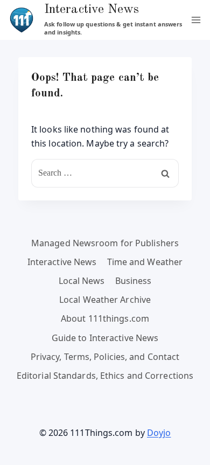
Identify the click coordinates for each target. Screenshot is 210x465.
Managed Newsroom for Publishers (105, 243)
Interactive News (62, 262)
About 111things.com (105, 318)
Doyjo (159, 433)
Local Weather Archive (105, 300)
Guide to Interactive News (105, 338)
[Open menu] (196, 19)
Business (133, 281)
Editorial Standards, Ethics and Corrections (105, 375)
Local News (82, 281)
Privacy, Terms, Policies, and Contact (105, 357)
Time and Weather (145, 262)
